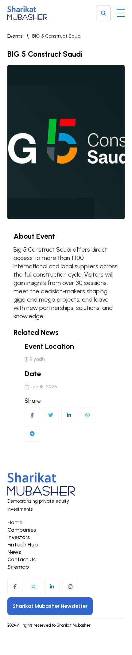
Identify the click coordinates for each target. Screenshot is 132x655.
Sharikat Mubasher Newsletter (50, 606)
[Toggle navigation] (121, 11)
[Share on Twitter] (50, 415)
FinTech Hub (22, 544)
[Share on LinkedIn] (69, 415)
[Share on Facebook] (32, 415)
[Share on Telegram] (32, 433)
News (14, 552)
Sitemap (18, 566)
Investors (18, 537)
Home (14, 522)
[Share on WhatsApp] (87, 415)
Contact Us (21, 559)
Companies (21, 529)
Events (15, 36)
